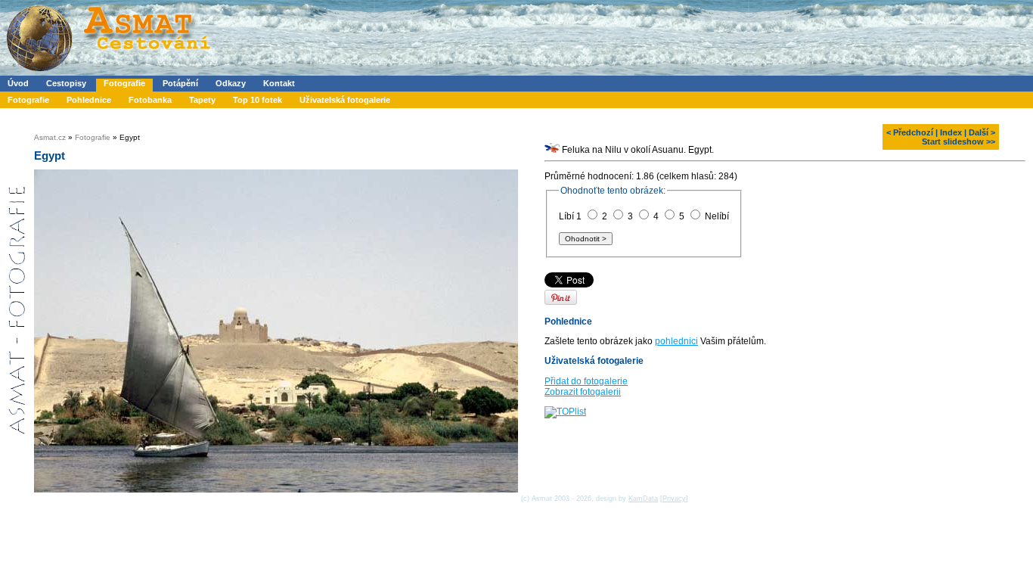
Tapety (202, 99)
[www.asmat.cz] (108, 72)
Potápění (180, 83)
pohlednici (676, 341)
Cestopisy (66, 83)
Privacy (674, 498)
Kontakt (279, 83)
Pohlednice (89, 99)
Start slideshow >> (958, 141)
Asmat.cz (50, 137)
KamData (643, 498)
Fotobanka (150, 99)
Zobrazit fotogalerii (582, 392)
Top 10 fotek (257, 99)
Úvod (18, 83)
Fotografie (124, 83)
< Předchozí (909, 132)
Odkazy (231, 83)
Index (951, 132)
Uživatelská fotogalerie (344, 99)
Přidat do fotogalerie (586, 381)
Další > (982, 132)
